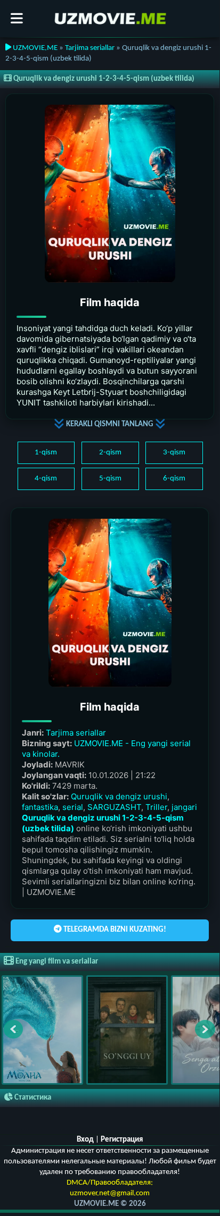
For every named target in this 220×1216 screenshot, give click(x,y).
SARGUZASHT (114, 807)
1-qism (46, 453)
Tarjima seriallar (90, 48)
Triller (156, 807)
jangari (184, 807)
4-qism (46, 479)
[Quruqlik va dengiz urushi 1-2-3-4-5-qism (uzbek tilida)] (110, 194)
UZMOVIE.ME (34, 48)
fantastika (40, 807)
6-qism (174, 479)
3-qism (174, 453)
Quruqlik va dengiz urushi (119, 796)
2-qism (110, 453)
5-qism (110, 479)
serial (72, 807)
